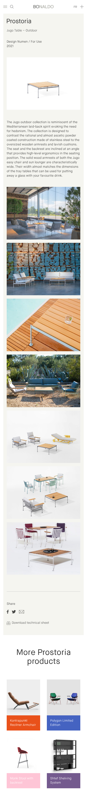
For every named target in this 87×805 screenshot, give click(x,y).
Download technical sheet (30, 622)
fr (75, 7)
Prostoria (18, 21)
